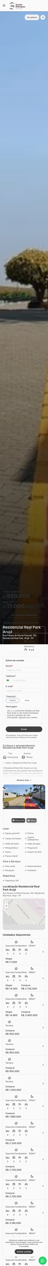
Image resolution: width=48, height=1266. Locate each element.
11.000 (16, 606)
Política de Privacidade (28, 737)
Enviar (24, 729)
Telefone (11, 676)
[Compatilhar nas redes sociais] (42, 17)
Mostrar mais (23, 780)
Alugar (27, 700)
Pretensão (11, 696)
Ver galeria (32, 17)
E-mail (9, 686)
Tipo (10, 753)
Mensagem (11, 706)
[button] (24, 797)
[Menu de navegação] (4, 5)
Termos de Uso (11, 737)
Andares (27, 753)
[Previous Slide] (6, 804)
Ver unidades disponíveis (24, 615)
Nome (9, 666)
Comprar (12, 700)
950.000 (18, 596)
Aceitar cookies (24, 1252)
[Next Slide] (42, 804)
